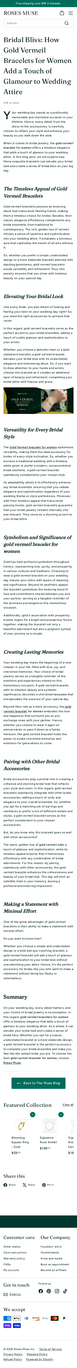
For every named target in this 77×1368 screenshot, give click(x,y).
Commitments (50, 1252)
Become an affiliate (54, 1270)
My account (11, 1270)
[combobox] (38, 23)
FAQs (7, 1264)
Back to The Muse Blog (41, 1083)
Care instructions (14, 1252)
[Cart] (62, 13)
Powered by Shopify (39, 1359)
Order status (11, 1246)
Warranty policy (14, 1258)
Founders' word (51, 1246)
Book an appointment (55, 1264)
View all (68, 1104)
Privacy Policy (13, 1354)
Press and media (52, 1258)
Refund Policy (12, 1359)
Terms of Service (50, 1349)
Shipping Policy (37, 1354)
